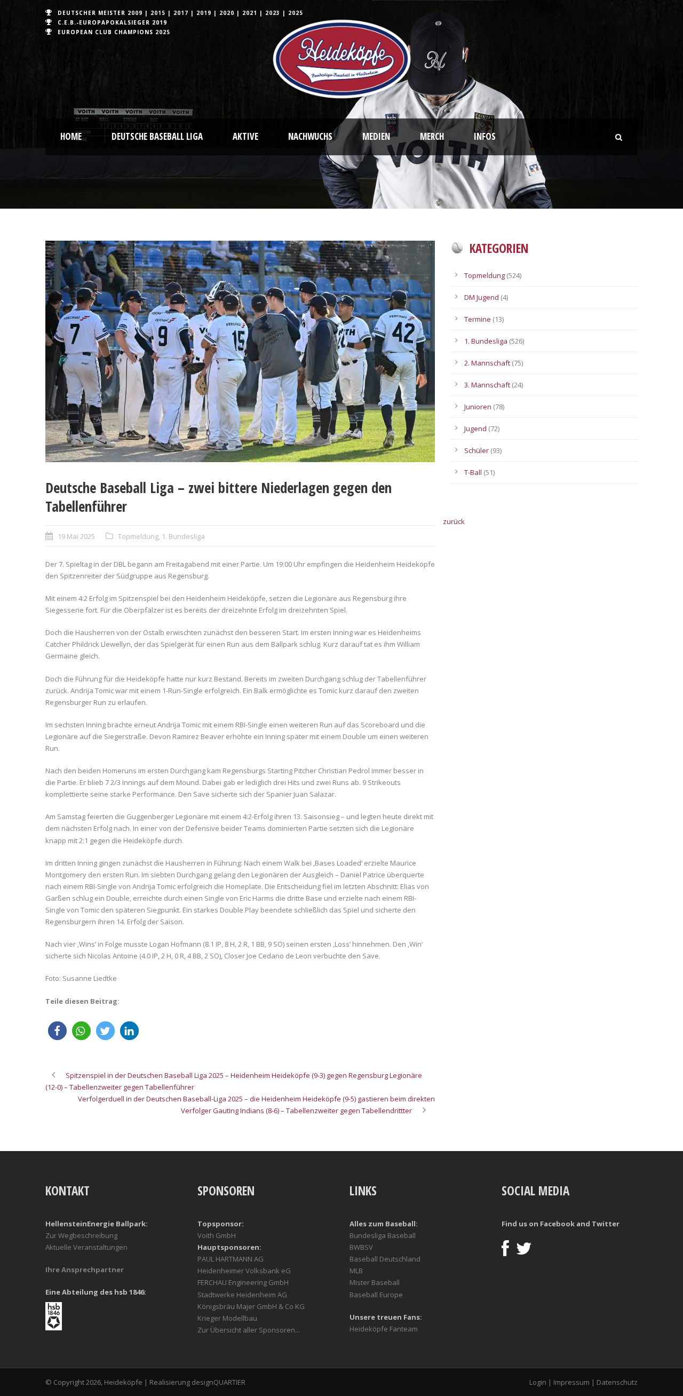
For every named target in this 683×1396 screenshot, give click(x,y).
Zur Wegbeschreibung (81, 1235)
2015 (157, 13)
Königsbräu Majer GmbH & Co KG (251, 1306)
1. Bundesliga (183, 536)
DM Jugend (481, 297)
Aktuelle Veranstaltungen (86, 1247)
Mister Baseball (375, 1282)
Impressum (571, 1382)
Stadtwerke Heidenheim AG (242, 1294)
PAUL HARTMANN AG (230, 1259)
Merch (432, 136)
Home (71, 136)
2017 (180, 13)
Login (537, 1382)
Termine (477, 319)
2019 (203, 13)
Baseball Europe (376, 1294)
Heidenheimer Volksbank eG (244, 1270)
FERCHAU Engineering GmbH (243, 1282)
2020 (226, 13)
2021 (249, 13)
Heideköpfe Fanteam (384, 1329)
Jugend (475, 428)
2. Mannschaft (487, 363)
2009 (135, 13)
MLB (356, 1270)
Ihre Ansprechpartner (84, 1269)
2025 (295, 13)
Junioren (477, 406)
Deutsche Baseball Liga (157, 136)
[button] (57, 1030)
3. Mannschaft (487, 385)
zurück (454, 521)
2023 (272, 13)
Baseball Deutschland (385, 1259)
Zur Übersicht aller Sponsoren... (248, 1330)
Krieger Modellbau (227, 1318)
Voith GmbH (216, 1235)
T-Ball (473, 472)
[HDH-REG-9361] (240, 351)
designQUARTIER (218, 1382)
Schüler (476, 450)
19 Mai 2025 (76, 536)
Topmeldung (138, 536)
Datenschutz (617, 1382)
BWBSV (361, 1247)
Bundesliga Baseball (383, 1235)
